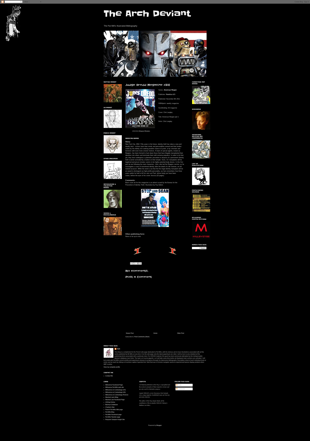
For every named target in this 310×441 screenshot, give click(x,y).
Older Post (180, 333)
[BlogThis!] (133, 263)
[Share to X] (136, 263)
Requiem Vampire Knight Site (115, 419)
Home (155, 333)
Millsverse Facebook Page (114, 385)
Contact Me (109, 376)
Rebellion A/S (170, 94)
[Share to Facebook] (138, 263)
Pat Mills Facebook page (113, 414)
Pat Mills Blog (109, 412)
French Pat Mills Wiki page (114, 409)
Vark (118, 349)
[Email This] (131, 263)
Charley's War (110, 407)
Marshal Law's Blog (111, 397)
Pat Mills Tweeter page (112, 417)
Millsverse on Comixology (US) (115, 390)
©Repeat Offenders (144, 131)
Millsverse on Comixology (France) (116, 395)
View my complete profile (112, 367)
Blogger (159, 425)
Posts (179, 385)
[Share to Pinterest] (140, 263)
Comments (181, 389)
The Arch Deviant (147, 14)
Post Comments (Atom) (141, 337)
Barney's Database (111, 404)
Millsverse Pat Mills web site (114, 387)
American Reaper (170, 90)
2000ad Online (110, 402)
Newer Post (130, 333)
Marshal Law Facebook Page (115, 400)
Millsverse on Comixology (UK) (115, 392)
